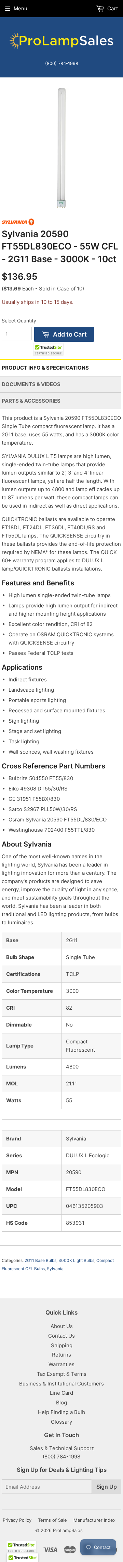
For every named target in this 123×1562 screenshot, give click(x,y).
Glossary (61, 1421)
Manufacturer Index (94, 1520)
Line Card (61, 1393)
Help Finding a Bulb (61, 1412)
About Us (62, 1326)
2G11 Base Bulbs (40, 1260)
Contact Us (61, 1335)
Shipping (61, 1345)
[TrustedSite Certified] (48, 349)
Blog (61, 1402)
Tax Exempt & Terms (61, 1374)
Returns (61, 1354)
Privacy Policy (17, 1520)
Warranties (61, 1364)
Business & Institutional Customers (61, 1383)
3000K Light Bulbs (76, 1260)
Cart (112, 8)
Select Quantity (19, 320)
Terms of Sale (52, 1520)
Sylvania (55, 1268)
